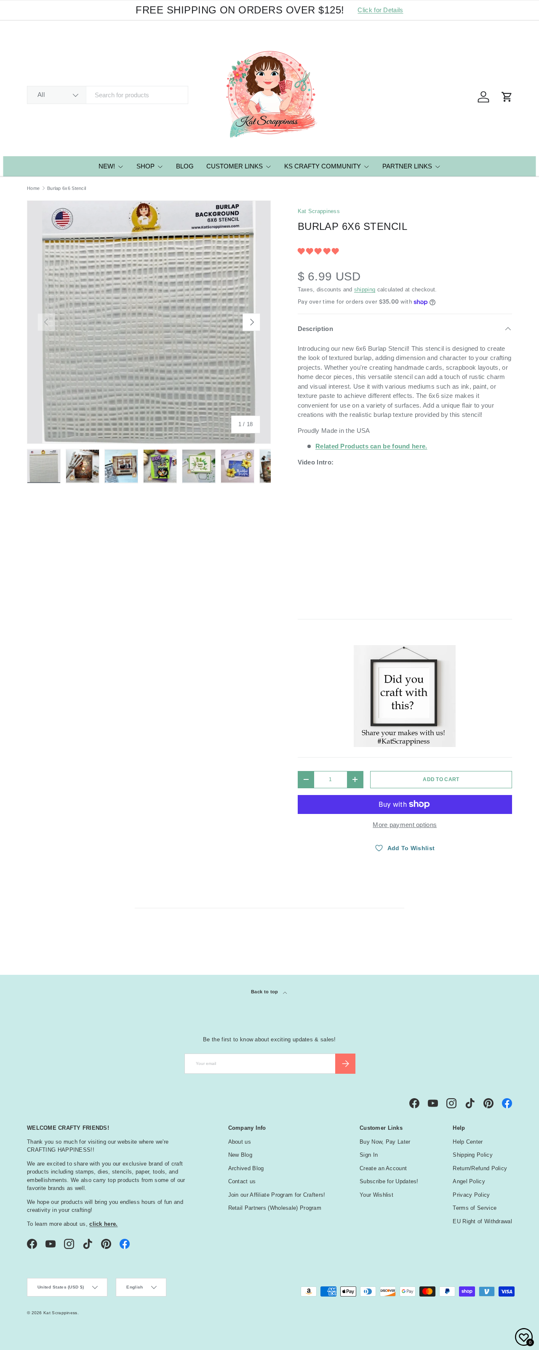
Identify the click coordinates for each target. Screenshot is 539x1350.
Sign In (369, 1155)
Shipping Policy (473, 1155)
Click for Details (380, 9)
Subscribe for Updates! (389, 1181)
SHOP (145, 166)
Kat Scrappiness (319, 211)
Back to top (265, 991)
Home (33, 188)
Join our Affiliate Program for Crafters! (277, 1195)
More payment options (405, 824)
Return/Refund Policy (480, 1168)
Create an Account (383, 1168)
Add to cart (441, 779)
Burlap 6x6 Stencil (66, 188)
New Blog (240, 1155)
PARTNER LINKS (407, 166)
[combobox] (107, 95)
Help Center (468, 1142)
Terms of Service (474, 1208)
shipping (364, 289)
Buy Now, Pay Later (385, 1142)
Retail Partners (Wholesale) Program (275, 1208)
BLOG (185, 166)
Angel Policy (469, 1181)
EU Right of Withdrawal (482, 1221)
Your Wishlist (376, 1195)
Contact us (242, 1181)
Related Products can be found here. (371, 446)
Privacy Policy (471, 1195)
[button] (319, 251)
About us (239, 1142)
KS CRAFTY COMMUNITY (322, 166)
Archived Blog (246, 1168)
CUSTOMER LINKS (234, 166)
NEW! (107, 166)
